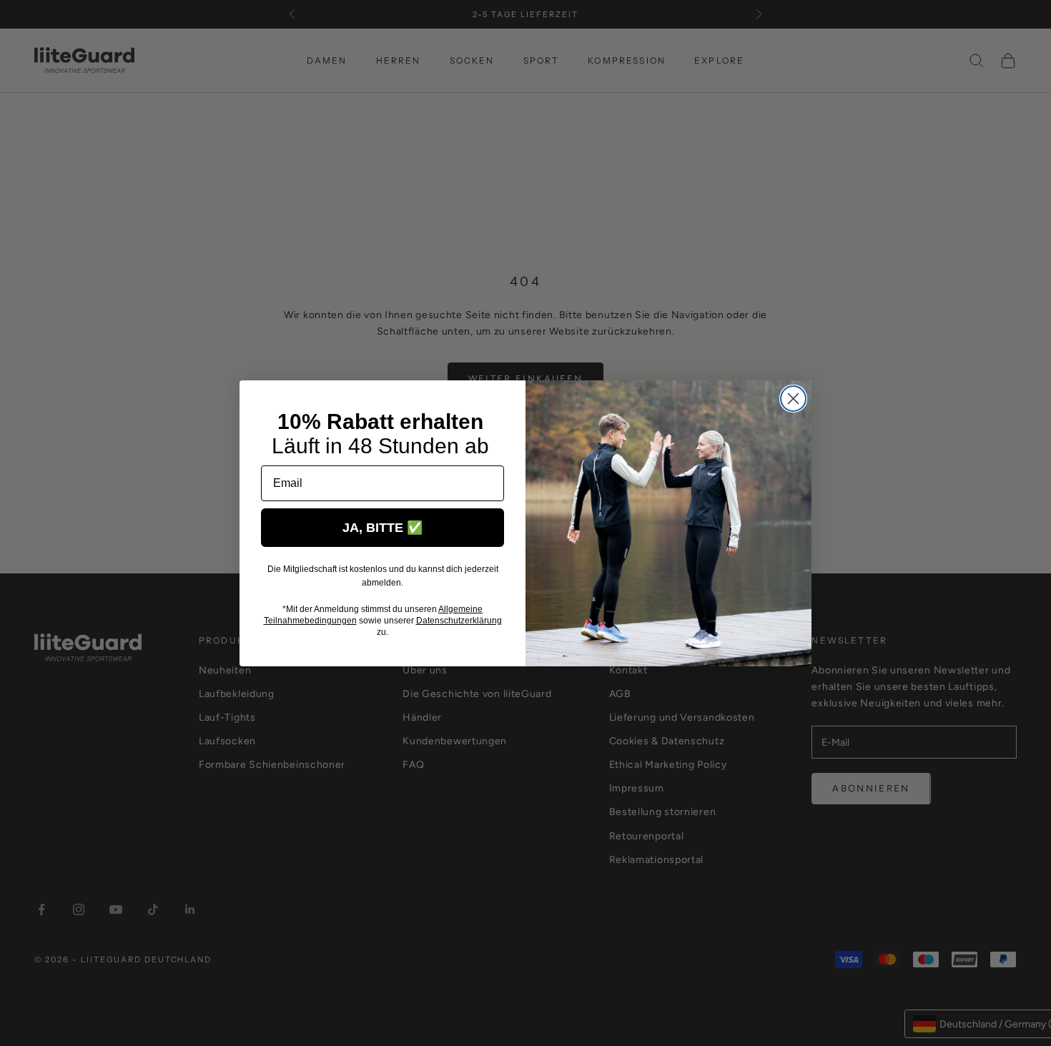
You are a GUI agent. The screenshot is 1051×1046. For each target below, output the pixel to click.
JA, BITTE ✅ (382, 527)
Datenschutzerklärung (459, 621)
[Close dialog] (793, 398)
